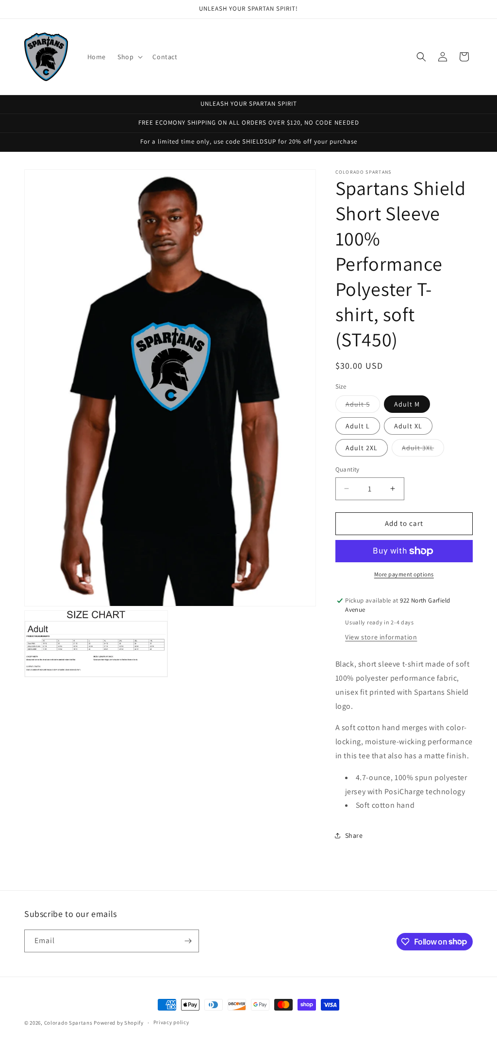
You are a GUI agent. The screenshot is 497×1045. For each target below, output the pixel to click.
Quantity (347, 469)
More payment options (404, 574)
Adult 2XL (362, 447)
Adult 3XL (423, 450)
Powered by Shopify (119, 1022)
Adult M (407, 404)
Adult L (358, 426)
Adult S (363, 406)
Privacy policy (171, 1022)
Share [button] (354, 835)
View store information (381, 637)
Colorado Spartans (68, 1022)
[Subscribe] (188, 941)
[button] (129, 57)
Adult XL (408, 426)
